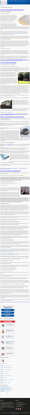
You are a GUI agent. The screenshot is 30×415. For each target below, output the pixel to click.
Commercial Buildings (15, 1)
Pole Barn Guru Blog (9, 330)
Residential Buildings (9, 1)
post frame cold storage (18, 114)
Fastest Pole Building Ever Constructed (5, 382)
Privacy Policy (13, 413)
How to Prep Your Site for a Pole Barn (5, 391)
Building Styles (18, 1)
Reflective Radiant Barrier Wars (10, 171)
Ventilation (8, 59)
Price (9, 324)
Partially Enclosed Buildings (3, 386)
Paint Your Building (9, 353)
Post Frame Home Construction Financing (5, 388)
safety (23, 168)
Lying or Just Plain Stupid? (3, 377)
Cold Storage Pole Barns (8, 62)
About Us (7, 412)
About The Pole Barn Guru (21, 59)
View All (7, 393)
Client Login (25, 1)
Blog (4, 412)
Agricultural (7, 310)
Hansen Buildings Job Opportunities (24, 412)
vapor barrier (25, 114)
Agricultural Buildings (12, 1)
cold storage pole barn (11, 114)
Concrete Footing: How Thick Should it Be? (5, 369)
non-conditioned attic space (6, 60)
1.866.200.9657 (7, 321)
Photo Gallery (8, 347)
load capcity (25, 168)
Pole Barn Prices (14, 412)
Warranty (18, 412)
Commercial (8, 315)
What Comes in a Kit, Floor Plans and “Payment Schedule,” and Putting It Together (6, 387)
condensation (12, 60)
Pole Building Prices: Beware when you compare (6, 375)
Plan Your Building (21, 1)
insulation (22, 114)
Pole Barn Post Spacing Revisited (4, 371)
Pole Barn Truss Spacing (3, 363)
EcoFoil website (3, 266)
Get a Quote (23, 1)
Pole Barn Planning (22, 113)
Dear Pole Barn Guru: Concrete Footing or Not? (6, 365)
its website (26, 280)
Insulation (11, 59)
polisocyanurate (6, 114)
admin (21, 60)
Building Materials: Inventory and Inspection (5, 389)
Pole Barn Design (17, 113)
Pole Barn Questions (15, 59)
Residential (8, 312)
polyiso (3, 114)
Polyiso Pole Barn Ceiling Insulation (12, 10)
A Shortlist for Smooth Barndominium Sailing (6, 367)
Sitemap (17, 413)
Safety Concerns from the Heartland (12, 117)
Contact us (1, 412)
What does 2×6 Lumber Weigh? (4, 373)
